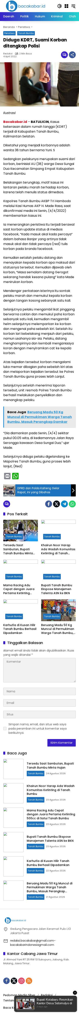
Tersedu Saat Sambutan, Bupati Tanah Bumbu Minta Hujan (18, 549)
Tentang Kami (13, 1000)
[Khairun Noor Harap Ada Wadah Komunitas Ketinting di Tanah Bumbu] (58, 530)
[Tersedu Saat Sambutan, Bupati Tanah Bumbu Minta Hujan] (20, 530)
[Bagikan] (72, 54)
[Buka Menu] (66, 6)
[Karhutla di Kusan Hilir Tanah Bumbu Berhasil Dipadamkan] (20, 610)
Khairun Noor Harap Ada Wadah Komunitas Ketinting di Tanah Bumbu (58, 549)
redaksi (8, 54)
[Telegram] (64, 504)
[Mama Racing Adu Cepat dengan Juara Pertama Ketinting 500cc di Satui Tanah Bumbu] (20, 570)
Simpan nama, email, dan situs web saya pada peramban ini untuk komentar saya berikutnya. (38, 728)
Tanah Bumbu (26, 33)
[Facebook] (48, 504)
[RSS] (29, 981)
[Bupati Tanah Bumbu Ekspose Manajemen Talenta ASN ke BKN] (58, 570)
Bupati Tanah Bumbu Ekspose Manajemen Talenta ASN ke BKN (56, 589)
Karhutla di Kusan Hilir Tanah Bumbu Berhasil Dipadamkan (19, 629)
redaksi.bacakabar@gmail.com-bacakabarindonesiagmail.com (33, 943)
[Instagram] (21, 981)
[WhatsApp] (72, 504)
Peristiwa (9, 33)
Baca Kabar (12, 1008)
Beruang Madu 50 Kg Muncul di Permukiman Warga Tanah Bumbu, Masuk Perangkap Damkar (57, 629)
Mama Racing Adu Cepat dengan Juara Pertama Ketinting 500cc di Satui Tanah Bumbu (18, 589)
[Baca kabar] (25, 6)
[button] (59, 6)
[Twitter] (56, 504)
